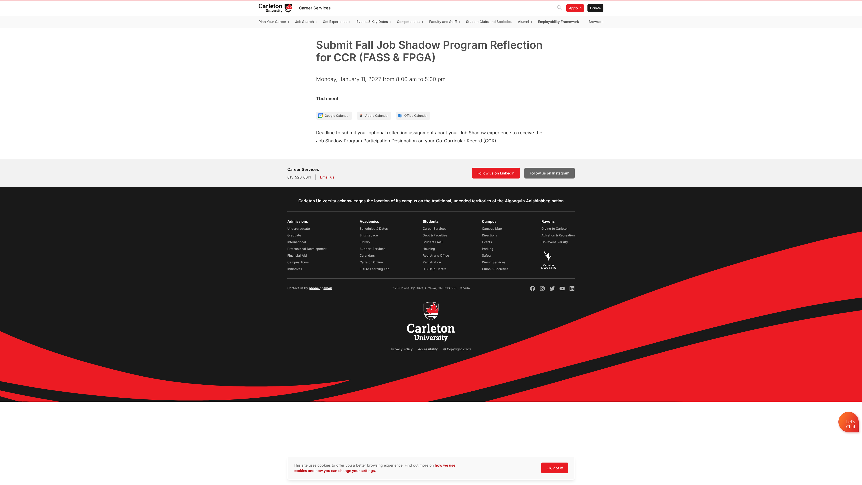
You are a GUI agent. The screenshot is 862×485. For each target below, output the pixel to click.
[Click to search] (559, 8)
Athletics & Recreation (558, 235)
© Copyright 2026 (457, 349)
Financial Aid (297, 255)
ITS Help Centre (434, 269)
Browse (595, 22)
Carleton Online (371, 262)
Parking (487, 249)
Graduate (294, 235)
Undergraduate (298, 228)
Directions (489, 235)
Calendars (367, 255)
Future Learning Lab (374, 269)
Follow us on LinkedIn (496, 173)
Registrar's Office (436, 255)
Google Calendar (337, 115)
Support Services (372, 249)
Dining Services (494, 262)
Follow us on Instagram (549, 173)
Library (365, 242)
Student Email (433, 242)
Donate (595, 8)
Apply (573, 8)
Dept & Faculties (435, 235)
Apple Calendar (377, 115)
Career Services (315, 8)
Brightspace (369, 235)
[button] (849, 423)
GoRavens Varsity (554, 242)
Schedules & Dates (374, 228)
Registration (432, 262)
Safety (487, 255)
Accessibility (428, 349)
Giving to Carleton (554, 228)
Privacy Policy (402, 349)
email (327, 288)
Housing (429, 249)
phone (314, 288)
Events (487, 242)
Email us (327, 177)
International (296, 242)
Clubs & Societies (495, 269)
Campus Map (492, 228)
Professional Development (307, 249)
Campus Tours (298, 262)
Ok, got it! (555, 468)
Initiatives (294, 269)
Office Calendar (416, 115)
